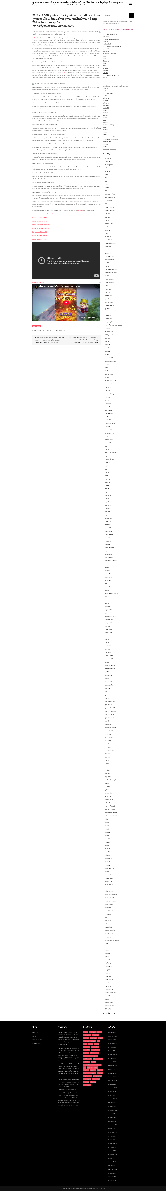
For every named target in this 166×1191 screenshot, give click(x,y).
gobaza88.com (109, 305)
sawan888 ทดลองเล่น (111, 561)
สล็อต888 (106, 105)
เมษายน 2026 (112, 1047)
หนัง (106, 917)
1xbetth (107, 184)
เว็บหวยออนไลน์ (109, 989)
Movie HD (108, 403)
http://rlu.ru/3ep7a (38, 282)
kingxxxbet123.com (110, 358)
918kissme (108, 204)
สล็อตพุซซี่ (108, 875)
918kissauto (108, 201)
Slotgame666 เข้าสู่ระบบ (112, 593)
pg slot (105, 132)
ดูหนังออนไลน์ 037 (110, 708)
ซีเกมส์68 (107, 688)
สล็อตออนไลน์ (109, 881)
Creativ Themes (100, 1188)
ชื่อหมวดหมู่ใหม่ (109, 685)
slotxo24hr (108, 600)
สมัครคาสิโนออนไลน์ (110, 806)
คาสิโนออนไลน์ (109, 682)
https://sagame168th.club (111, 39)
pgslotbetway (107, 142)
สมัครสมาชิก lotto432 (111, 813)
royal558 (107, 544)
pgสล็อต (107, 515)
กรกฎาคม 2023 (112, 1169)
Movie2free (108, 407)
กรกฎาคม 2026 (112, 1036)
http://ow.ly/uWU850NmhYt (40, 221)
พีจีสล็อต (107, 770)
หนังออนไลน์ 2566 (110, 930)
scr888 (107, 567)
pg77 (106, 469)
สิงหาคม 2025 (112, 1077)
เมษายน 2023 (112, 1180)
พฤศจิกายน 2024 (113, 1110)
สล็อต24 (107, 829)
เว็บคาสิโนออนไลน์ (110, 960)
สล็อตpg (107, 865)
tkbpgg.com (108, 633)
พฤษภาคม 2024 (112, 1132)
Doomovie (108, 253)
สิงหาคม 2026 (112, 1032)
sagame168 (108, 554)
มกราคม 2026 (112, 1058)
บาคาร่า (105, 115)
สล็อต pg (107, 822)
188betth (107, 178)
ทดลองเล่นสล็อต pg (110, 727)
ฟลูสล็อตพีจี (108, 777)
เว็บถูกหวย (107, 970)
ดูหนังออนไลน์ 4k (109, 714)
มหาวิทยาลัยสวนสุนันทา (111, 780)
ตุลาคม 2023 (111, 1158)
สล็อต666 (107, 842)
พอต (106, 767)
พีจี (84, 1067)
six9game (108, 580)
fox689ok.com (109, 279)
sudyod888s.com (110, 616)
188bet (107, 174)
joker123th (108, 351)
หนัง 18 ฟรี (108, 921)
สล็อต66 (105, 78)
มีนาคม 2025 (111, 1095)
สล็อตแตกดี (108, 907)
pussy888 (106, 49)
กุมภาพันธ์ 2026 (112, 1054)
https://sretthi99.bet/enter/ (113, 325)
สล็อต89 (107, 855)
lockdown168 (109, 374)
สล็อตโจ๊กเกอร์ (109, 911)
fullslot (107, 286)
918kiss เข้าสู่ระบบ (110, 197)
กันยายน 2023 (112, 1162)
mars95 (107, 390)
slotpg (105, 120)
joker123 (105, 41)
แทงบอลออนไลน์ (109, 1002)
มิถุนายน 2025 (112, 1084)
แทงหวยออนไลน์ (109, 1006)
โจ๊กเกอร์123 (108, 1009)
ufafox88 (108, 649)
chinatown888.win (110, 243)
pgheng (107, 479)
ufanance (108, 652)
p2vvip (107, 436)
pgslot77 (106, 56)
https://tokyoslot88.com (110, 139)
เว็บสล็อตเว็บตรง (109, 979)
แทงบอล (107, 999)
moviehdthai (109, 413)
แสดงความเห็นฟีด (37, 1040)
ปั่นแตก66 (107, 757)
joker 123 (105, 134)
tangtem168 (108, 623)
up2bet (107, 662)
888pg (107, 188)
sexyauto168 (108, 577)
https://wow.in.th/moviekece (41, 228)
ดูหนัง (33, 38)
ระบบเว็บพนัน (108, 796)
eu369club (108, 263)
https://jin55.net (108, 93)
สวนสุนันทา (108, 914)
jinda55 (100, 1038)
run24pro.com (109, 547)
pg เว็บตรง (108, 466)
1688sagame (109, 165)
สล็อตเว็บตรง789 (109, 898)
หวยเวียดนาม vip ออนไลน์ (112, 940)
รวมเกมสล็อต (108, 793)
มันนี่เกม (107, 783)
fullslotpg (106, 61)
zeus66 (107, 678)
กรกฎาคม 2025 (112, 1080)
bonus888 (108, 237)
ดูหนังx (107, 695)
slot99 (105, 96)
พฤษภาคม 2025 (112, 1088)
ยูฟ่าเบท (107, 790)
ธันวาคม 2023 (112, 1151)
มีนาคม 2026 (112, 1051)
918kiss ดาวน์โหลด (110, 194)
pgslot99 (107, 502)
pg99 (104, 58)
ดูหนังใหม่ (107, 721)
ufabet (107, 642)
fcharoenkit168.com (111, 269)
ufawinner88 (109, 659)
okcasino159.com (110, 430)
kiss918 (107, 364)
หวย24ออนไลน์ (109, 934)
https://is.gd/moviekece (39, 235)
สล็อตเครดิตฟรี (109, 885)
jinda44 (105, 101)
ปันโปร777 (108, 763)
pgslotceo (108, 505)
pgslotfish (108, 508)
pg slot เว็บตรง (109, 456)
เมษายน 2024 (112, 1136)
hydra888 (108, 328)
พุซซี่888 (105, 113)
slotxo (105, 117)
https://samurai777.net (110, 137)
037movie (108, 158)
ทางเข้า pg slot (109, 737)
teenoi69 (107, 626)
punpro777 (108, 521)
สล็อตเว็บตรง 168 (109, 891)
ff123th (107, 276)
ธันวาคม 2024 (112, 1106)
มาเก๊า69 (107, 786)
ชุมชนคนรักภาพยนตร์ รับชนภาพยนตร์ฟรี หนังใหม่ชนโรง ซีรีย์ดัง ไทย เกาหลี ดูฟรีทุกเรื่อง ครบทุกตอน (77, 2)
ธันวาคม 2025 (112, 1062)
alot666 (107, 217)
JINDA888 (106, 108)
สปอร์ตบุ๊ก (107, 803)
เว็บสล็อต (107, 973)
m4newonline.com (110, 381)
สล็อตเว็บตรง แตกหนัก (111, 894)
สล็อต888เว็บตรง (109, 852)
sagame (107, 551)
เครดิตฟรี (107, 950)
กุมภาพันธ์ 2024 (112, 1143)
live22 (105, 63)
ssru (106, 613)
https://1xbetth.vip (108, 125)
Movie (107, 400)
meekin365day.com (111, 394)
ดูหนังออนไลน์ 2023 (110, 711)
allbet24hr (108, 214)
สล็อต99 (107, 862)
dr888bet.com (109, 256)
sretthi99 (107, 606)
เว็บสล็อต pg (108, 976)
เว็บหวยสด (108, 986)
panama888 (109, 439)
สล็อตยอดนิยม (109, 878)
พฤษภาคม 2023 (112, 1177)
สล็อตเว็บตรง (106, 98)
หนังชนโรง (106, 37)
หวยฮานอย (108, 937)
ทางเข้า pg (108, 734)
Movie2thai (108, 410)
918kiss (107, 191)
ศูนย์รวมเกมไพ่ (109, 799)
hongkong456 (109, 322)
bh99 (106, 233)
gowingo (107, 312)
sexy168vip (108, 574)
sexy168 (107, 570)
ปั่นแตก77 (107, 760)
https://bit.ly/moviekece (39, 217)
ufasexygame (109, 655)
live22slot (108, 371)
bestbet (107, 230)
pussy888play (109, 534)
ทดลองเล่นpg (108, 724)
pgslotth (107, 511)
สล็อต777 (107, 845)
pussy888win (109, 538)
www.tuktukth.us (110, 665)
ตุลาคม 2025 (111, 1069)
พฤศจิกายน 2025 (112, 1066)
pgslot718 (108, 495)
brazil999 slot (109, 240)
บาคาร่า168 (106, 51)
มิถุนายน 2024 (112, 1129)
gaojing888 (108, 296)
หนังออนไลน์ (80, 210)
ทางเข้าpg (108, 741)
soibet (107, 603)
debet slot (108, 246)
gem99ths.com (109, 299)
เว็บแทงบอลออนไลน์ (110, 993)
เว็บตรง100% (108, 966)
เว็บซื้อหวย (108, 963)
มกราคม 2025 (112, 1103)
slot (106, 583)
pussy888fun (109, 531)
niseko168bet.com (110, 420)
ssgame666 (108, 610)
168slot (107, 168)
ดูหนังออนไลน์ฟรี (109, 718)
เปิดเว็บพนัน (108, 957)
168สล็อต (107, 171)
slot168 (105, 91)
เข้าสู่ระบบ (35, 1032)
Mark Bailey (37, 330)
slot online (108, 587)
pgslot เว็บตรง (109, 492)
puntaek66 (108, 525)
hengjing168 (108, 318)
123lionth (107, 161)
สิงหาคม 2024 (112, 1121)
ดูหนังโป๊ (105, 122)
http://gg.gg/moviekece (39, 239)
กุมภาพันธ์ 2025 (112, 1099)
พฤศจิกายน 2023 (112, 1154)
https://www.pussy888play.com (112, 46)
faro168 (107, 266)
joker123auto (108, 348)
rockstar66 (108, 541)
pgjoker (107, 485)
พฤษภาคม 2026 (112, 1043)
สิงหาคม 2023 (112, 1166)
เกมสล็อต (107, 947)
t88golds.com (109, 619)
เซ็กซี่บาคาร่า (108, 953)
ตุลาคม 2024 (112, 1114)
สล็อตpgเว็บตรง (109, 868)
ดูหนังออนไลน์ (49, 214)
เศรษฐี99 (107, 996)
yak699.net (108, 672)
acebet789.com (110, 207)
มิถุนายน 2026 (112, 1040)
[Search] (131, 15)
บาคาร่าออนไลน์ (109, 750)
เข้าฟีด (34, 1036)
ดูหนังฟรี (105, 68)
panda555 (108, 443)
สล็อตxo (107, 871)
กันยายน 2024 (112, 1117)
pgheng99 (108, 482)
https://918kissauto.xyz (110, 34)
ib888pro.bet (109, 331)
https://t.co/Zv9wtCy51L (39, 232)
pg (106, 446)
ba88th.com (109, 224)
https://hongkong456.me (111, 75)
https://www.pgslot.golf (110, 54)
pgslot (105, 110)
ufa (106, 636)
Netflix (107, 417)
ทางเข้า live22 (109, 731)
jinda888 (107, 341)
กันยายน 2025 (112, 1073)
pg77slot (107, 472)
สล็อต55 (107, 835)
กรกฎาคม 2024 (112, 1125)
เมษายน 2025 (112, 1091)
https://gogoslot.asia (109, 149)
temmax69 (108, 629)
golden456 (108, 309)
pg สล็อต (107, 462)
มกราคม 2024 (112, 1147)
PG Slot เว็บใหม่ (109, 459)
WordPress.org (36, 1043)
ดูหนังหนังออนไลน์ (110, 701)
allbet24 (105, 129)
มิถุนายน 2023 (112, 1173)
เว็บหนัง (107, 983)
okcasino (107, 426)
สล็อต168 (105, 73)
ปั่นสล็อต (107, 754)
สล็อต (106, 819)
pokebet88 (108, 518)
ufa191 (107, 639)
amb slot (107, 220)
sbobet (107, 564)
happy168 (108, 315)
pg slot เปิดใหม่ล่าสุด (111, 453)
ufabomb (108, 646)
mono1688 (108, 397)
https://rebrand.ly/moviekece (41, 225)
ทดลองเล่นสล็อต (97, 1059)
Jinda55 (107, 338)
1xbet (106, 181)
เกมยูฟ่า (107, 943)
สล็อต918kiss (108, 858)
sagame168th (109, 557)
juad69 (107, 354)
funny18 (107, 292)
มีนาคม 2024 (112, 1140)
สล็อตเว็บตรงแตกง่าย (110, 901)
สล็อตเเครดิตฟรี (109, 904)
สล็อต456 (107, 832)
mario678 (108, 387)
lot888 (107, 377)
